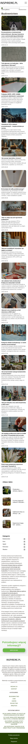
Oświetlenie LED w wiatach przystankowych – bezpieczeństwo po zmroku (12, 126)
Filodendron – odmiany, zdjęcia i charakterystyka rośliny (19, 490)
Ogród (4, 544)
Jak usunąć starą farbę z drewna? (11, 158)
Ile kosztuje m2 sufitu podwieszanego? (12, 189)
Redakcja (14, 686)
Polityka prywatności (14, 735)
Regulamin (14, 741)
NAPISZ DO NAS (14, 650)
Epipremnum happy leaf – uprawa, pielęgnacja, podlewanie (18, 524)
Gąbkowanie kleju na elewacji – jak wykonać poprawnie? (18, 512)
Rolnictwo (5, 546)
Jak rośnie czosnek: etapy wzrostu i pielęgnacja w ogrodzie (14, 723)
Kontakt (14, 689)
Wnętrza (5, 549)
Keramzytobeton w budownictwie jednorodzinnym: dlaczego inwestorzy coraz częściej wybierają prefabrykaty (12, 34)
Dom (4, 541)
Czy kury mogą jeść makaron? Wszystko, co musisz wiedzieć (18, 501)
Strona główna (5, 9)
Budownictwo (6, 539)
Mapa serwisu (14, 738)
